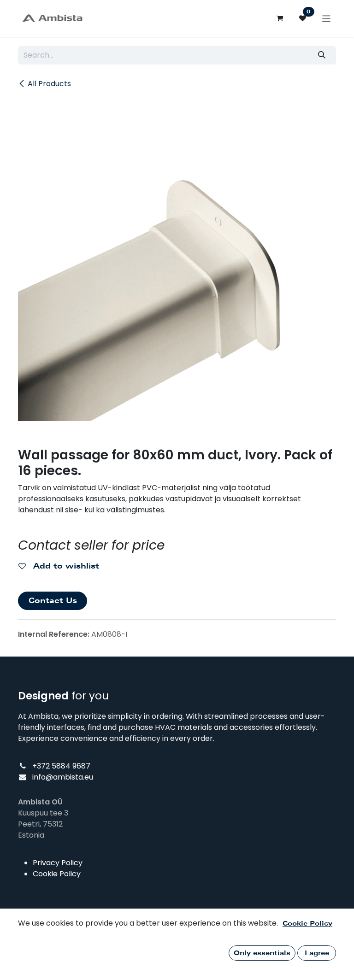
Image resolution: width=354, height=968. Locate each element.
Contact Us (53, 600)
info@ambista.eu (62, 777)
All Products (49, 83)
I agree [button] (317, 952)
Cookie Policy (57, 873)
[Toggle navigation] (326, 18)
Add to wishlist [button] (64, 566)
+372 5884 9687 (61, 766)
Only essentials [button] (262, 952)
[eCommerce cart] (280, 18)
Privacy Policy (58, 862)
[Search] (322, 55)
